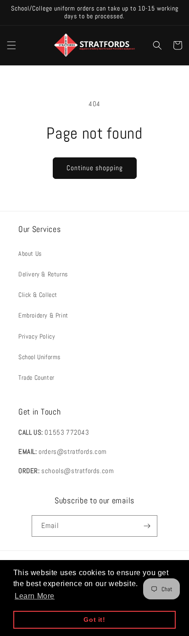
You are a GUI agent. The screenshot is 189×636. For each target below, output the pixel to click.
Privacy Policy (36, 336)
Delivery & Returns (43, 274)
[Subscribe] (147, 526)
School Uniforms (39, 357)
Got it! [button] (94, 619)
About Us (30, 253)
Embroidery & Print (43, 315)
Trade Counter (36, 377)
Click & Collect (37, 295)
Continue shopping (95, 167)
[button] (11, 45)
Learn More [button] (35, 596)
